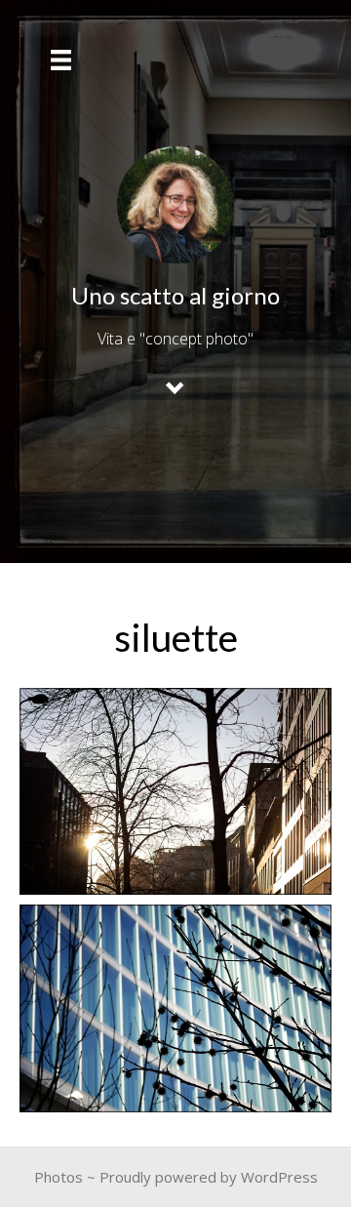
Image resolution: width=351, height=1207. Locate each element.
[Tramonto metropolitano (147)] (176, 792)
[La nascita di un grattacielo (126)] (176, 1008)
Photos (58, 1177)
